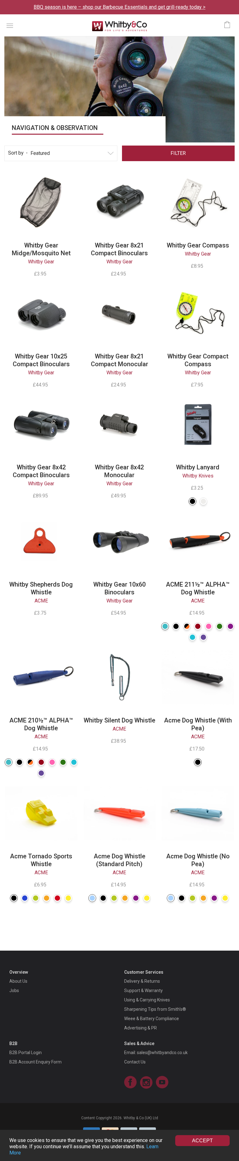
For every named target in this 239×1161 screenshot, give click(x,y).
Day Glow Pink (209, 626)
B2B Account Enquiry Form (35, 1061)
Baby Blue (92, 898)
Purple (230, 626)
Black (192, 501)
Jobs (14, 990)
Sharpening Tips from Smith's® (155, 1009)
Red (57, 898)
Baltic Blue (165, 626)
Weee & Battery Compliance (151, 1018)
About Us (18, 981)
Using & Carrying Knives (147, 999)
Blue (25, 898)
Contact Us (135, 1061)
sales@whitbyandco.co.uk (162, 1052)
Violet (203, 637)
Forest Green (219, 626)
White (203, 501)
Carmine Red (198, 626)
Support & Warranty (143, 990)
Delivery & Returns (142, 981)
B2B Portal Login (25, 1052)
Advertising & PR (140, 1027)
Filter (178, 153)
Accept (202, 1140)
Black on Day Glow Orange (187, 626)
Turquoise (192, 637)
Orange (46, 898)
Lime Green (36, 898)
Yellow (68, 898)
